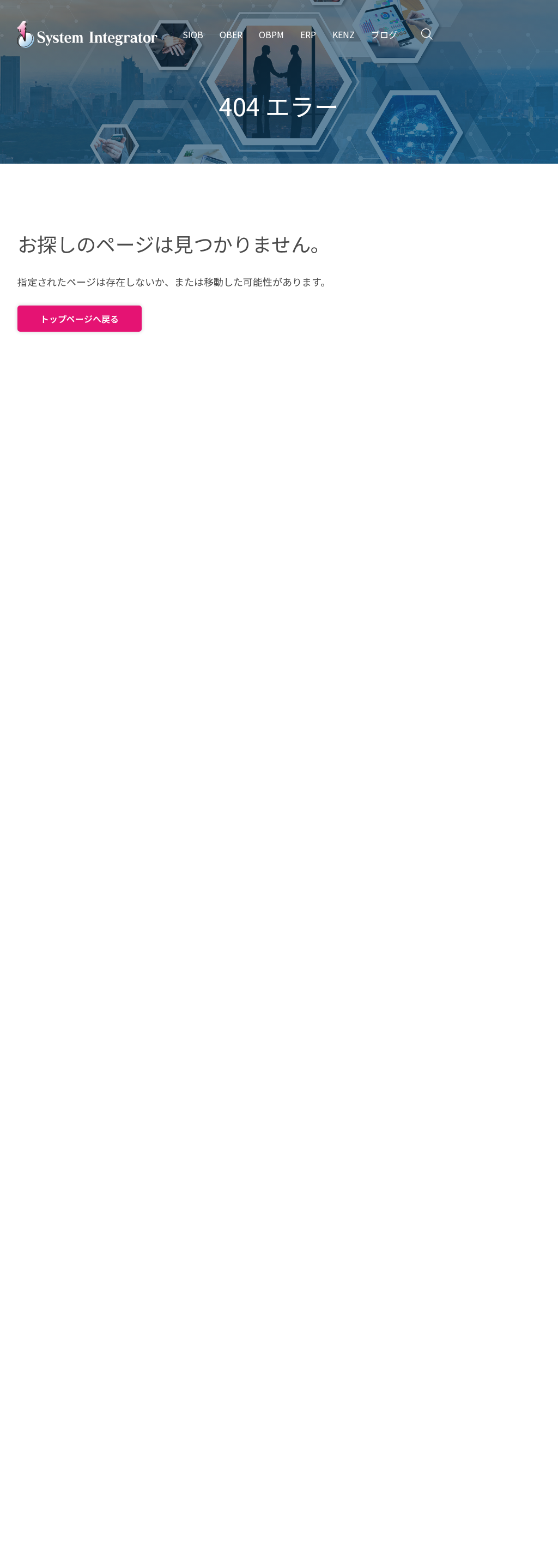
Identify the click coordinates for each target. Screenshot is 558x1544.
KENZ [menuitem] (343, 34)
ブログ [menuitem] (384, 34)
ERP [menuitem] (308, 34)
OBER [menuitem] (231, 34)
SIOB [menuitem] (193, 34)
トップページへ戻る (79, 318)
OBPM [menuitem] (271, 34)
